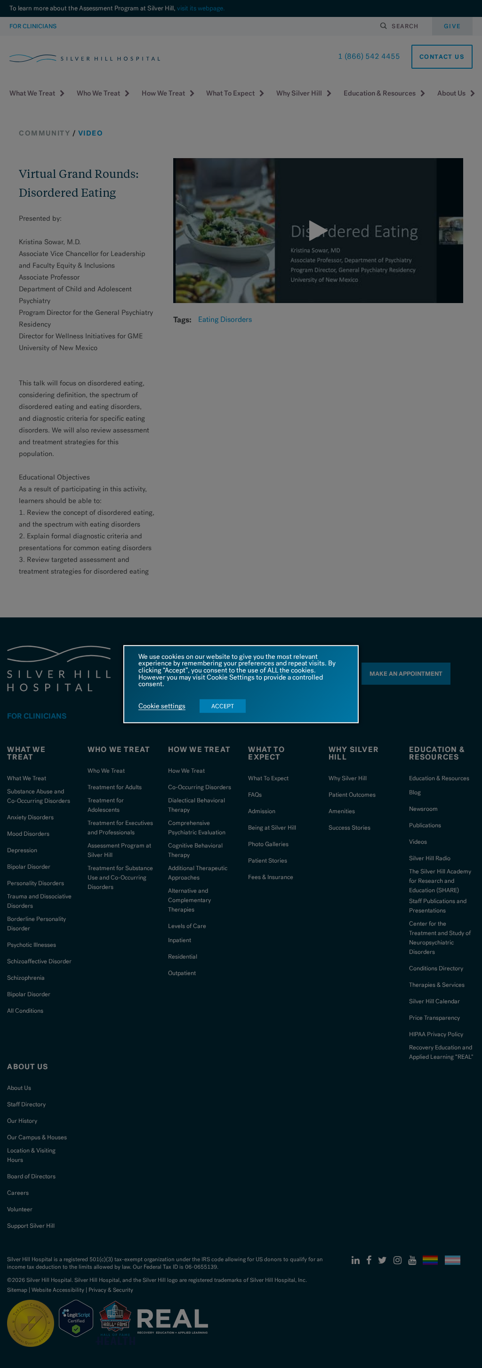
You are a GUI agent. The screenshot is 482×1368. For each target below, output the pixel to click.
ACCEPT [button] (222, 706)
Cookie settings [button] (161, 706)
